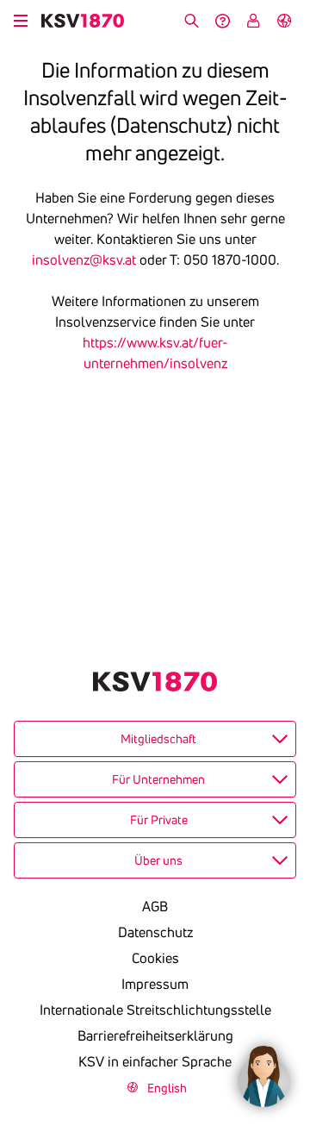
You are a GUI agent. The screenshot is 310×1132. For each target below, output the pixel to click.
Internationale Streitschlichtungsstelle (155, 1009)
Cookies (155, 957)
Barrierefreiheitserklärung (155, 1035)
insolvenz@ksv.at (84, 259)
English (284, 20)
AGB (155, 906)
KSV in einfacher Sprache (155, 1061)
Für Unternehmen (158, 779)
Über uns (158, 860)
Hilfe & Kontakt (222, 20)
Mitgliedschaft (158, 739)
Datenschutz (155, 932)
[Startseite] (82, 21)
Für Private (159, 820)
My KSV (253, 20)
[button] (263, 1072)
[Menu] (21, 18)
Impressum (155, 983)
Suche (191, 20)
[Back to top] (293, 990)
